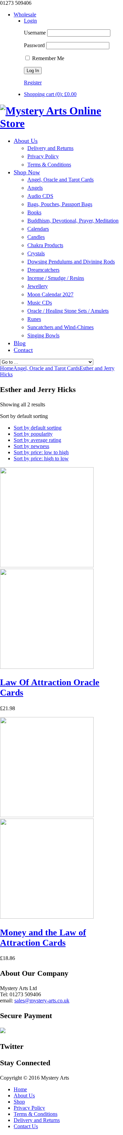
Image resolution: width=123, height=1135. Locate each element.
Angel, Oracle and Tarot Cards (46, 368)
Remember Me (47, 58)
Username (35, 33)
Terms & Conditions (35, 1114)
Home (20, 1089)
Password (34, 45)
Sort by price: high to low (41, 458)
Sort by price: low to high (41, 452)
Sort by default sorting (38, 428)
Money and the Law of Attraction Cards (43, 938)
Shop (19, 1102)
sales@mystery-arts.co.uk (41, 1000)
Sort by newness (31, 446)
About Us (24, 1095)
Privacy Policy (29, 1108)
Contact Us (26, 1126)
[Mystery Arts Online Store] (61, 123)
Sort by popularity (33, 434)
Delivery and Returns (37, 1120)
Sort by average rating (37, 440)
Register (33, 82)
